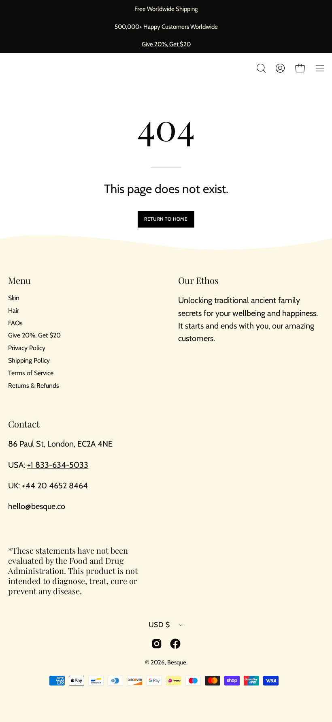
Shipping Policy (29, 360)
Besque (176, 662)
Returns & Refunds (33, 385)
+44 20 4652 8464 (55, 485)
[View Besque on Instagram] (157, 644)
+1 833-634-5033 (57, 465)
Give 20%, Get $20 (166, 44)
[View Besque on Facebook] (175, 644)
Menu (19, 280)
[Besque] (28, 68)
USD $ (159, 624)
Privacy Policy (26, 348)
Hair (13, 310)
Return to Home (165, 219)
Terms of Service (30, 373)
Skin (13, 298)
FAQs (15, 323)
